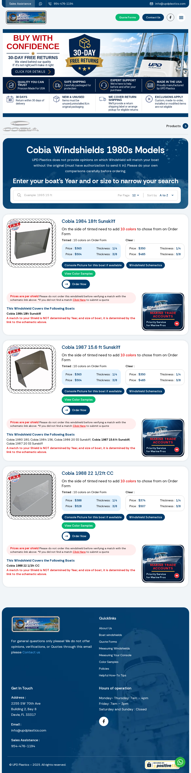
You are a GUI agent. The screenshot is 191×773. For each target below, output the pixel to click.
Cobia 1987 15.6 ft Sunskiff (91, 347)
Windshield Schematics (145, 265)
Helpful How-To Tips (112, 675)
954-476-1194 (23, 746)
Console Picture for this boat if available (93, 265)
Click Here (79, 300)
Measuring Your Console (115, 655)
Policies (104, 669)
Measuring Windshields (114, 648)
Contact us (31, 652)
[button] (181, 17)
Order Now (79, 284)
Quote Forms (108, 642)
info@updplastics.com (28, 730)
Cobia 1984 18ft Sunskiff (88, 221)
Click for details (30, 71)
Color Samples (108, 662)
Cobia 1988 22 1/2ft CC (87, 473)
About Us (105, 628)
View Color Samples (79, 274)
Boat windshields (110, 635)
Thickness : (103, 248)
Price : (69, 248)
